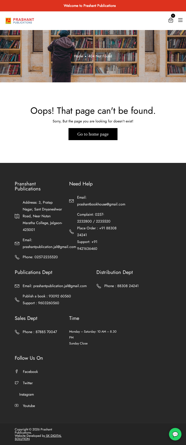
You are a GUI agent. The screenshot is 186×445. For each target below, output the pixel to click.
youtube (29, 405)
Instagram (26, 394)
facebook (30, 371)
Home (78, 56)
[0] (171, 21)
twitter (28, 383)
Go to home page (93, 134)
